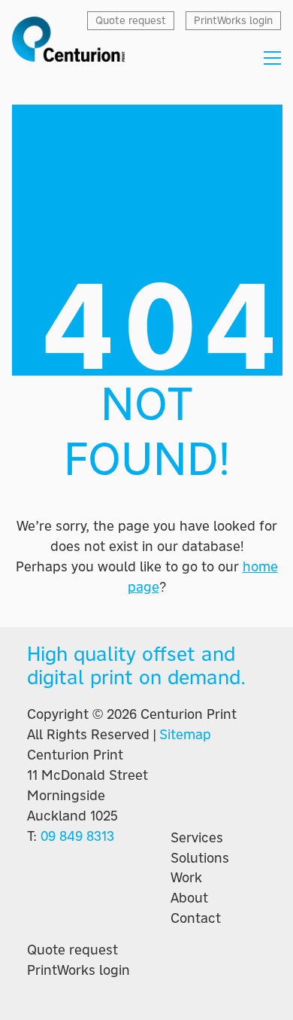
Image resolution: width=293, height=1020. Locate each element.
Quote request (72, 950)
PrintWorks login (78, 970)
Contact (196, 918)
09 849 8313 (77, 836)
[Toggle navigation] (272, 58)
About (189, 898)
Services (197, 838)
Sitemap (185, 734)
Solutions (200, 858)
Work (186, 877)
